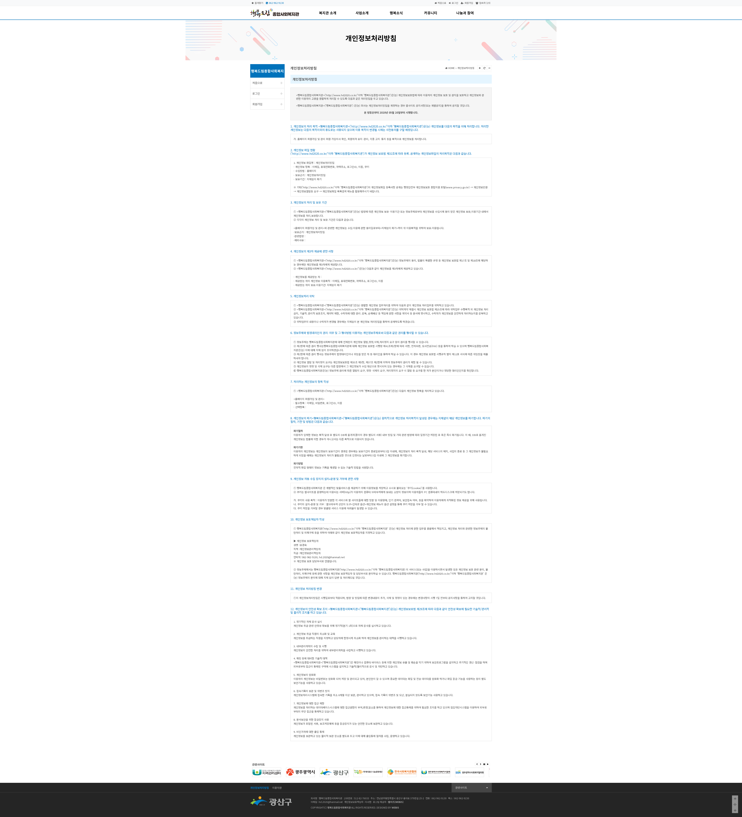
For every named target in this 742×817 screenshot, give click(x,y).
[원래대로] (484, 67)
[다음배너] (480, 764)
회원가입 (469, 2)
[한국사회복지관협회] (368, 772)
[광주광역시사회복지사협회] (402, 772)
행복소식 (396, 12)
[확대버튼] (479, 67)
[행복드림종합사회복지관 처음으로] (274, 10)
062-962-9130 (276, 2)
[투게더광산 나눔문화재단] (334, 772)
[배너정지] (484, 764)
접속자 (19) (484, 2)
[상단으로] (735, 798)
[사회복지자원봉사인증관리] (469, 772)
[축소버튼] (489, 67)
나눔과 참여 (465, 12)
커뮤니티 (430, 12)
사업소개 (362, 12)
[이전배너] (477, 764)
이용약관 (277, 788)
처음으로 (442, 2)
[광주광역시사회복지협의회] (435, 772)
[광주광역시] (266, 772)
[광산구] (300, 772)
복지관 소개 (327, 12)
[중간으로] (735, 804)
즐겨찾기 (259, 2)
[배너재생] (488, 764)
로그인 (455, 2)
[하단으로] (735, 810)
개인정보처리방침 (259, 788)
